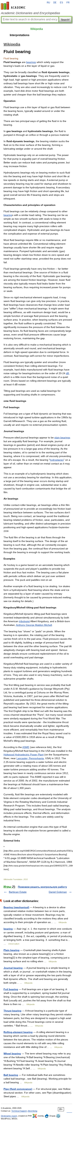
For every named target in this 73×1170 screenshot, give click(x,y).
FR (67, 2)
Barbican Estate (18, 892)
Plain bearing (11, 950)
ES (61, 2)
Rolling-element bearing (18, 1032)
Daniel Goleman (58, 892)
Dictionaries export (9, 1116)
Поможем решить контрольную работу (42, 886)
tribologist (24, 621)
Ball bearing (11, 1075)
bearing (8, 215)
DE (55, 2)
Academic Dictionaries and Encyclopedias (30, 13)
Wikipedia (36, 28)
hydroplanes (57, 459)
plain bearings (62, 437)
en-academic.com (13, 6)
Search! (65, 19)
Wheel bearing (12, 1053)
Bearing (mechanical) (16, 907)
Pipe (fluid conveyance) (18, 1089)
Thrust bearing (12, 1010)
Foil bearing (11, 989)
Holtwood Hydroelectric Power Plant (24, 754)
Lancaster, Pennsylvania (30, 758)
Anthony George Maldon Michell (34, 625)
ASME (25, 747)
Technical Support (19, 1111)
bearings (31, 62)
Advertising (32, 1111)
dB (67, 373)
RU (48, 2)
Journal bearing (13, 967)
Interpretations (19, 35)
